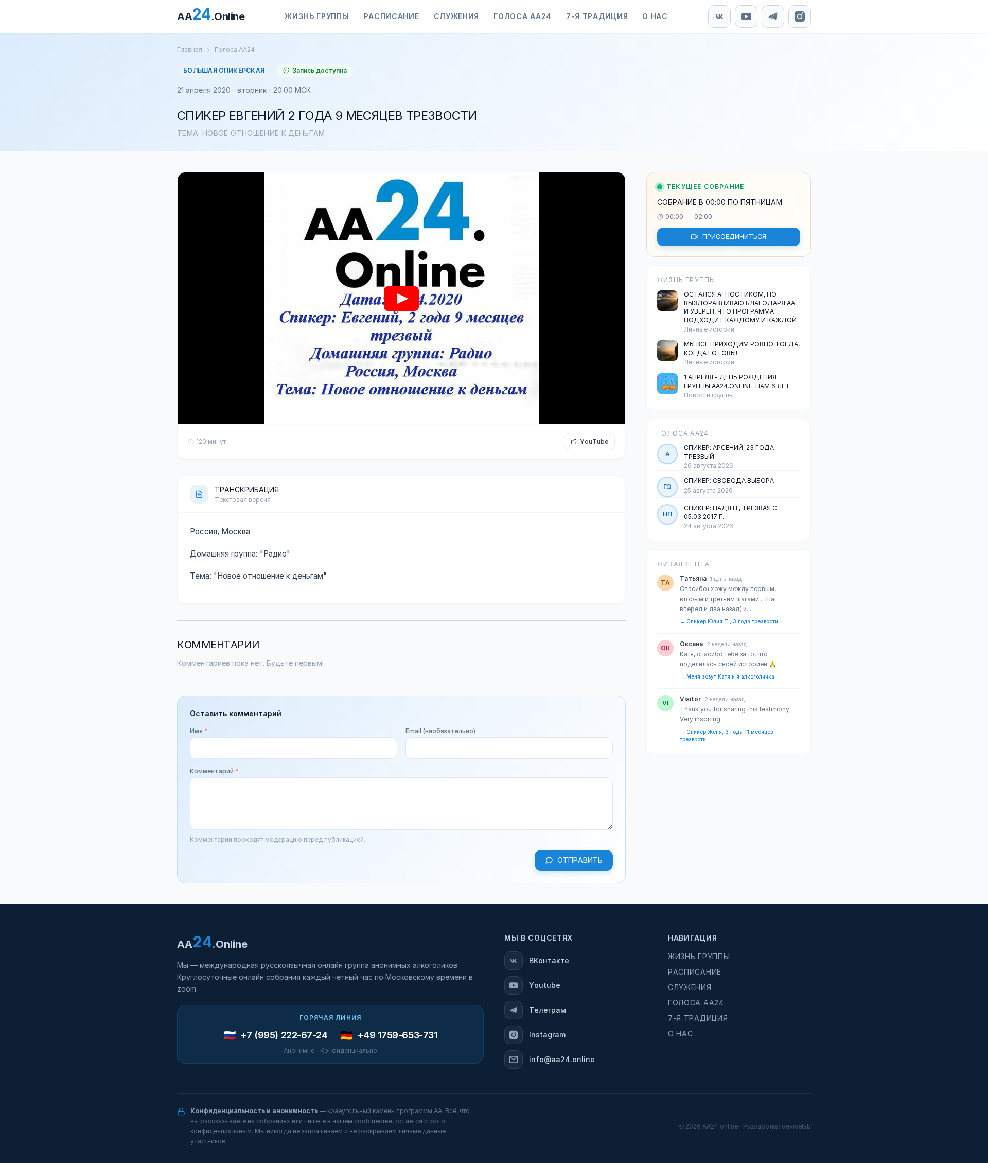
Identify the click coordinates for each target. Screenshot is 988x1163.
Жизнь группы (699, 956)
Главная (189, 50)
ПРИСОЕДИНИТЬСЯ (734, 236)
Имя (199, 731)
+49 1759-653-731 (397, 1035)
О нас (680, 1034)
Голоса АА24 (235, 50)
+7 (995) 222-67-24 (284, 1035)
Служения (690, 987)
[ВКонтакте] (719, 16)
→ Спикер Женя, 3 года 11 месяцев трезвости (726, 735)
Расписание (694, 972)
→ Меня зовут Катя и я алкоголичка (727, 677)
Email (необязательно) (440, 731)
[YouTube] (746, 16)
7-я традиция (698, 1018)
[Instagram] (799, 16)
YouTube (594, 441)
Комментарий (214, 771)
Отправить (580, 860)
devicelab (796, 1126)
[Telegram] (773, 16)
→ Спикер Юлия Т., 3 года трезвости (729, 621)
